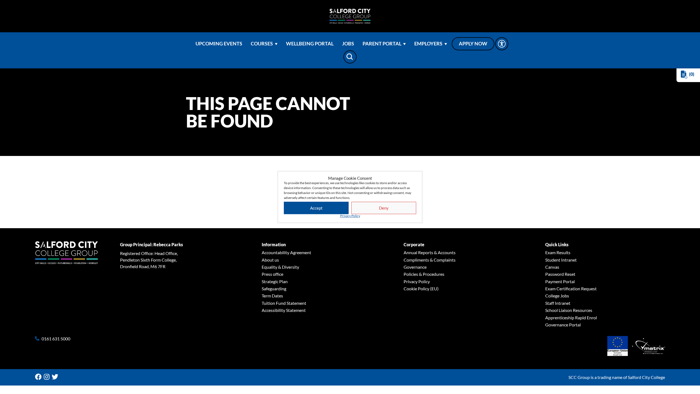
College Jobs (557, 295)
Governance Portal (563, 324)
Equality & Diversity (280, 267)
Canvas (552, 267)
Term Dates (272, 295)
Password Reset (560, 274)
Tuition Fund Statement (284, 303)
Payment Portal (560, 281)
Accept (316, 207)
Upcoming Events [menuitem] (219, 44)
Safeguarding (274, 288)
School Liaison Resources (568, 310)
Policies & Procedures (424, 274)
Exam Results (557, 252)
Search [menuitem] (350, 56)
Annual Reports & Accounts (430, 252)
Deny (384, 207)
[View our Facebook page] (39, 376)
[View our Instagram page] (48, 376)
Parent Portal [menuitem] (382, 44)
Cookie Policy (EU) (421, 288)
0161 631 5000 (56, 339)
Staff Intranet (557, 303)
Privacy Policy (350, 216)
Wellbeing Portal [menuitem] (310, 44)
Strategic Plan (275, 281)
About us (270, 259)
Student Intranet (561, 259)
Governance (415, 267)
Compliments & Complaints (430, 259)
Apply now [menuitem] (473, 44)
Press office (272, 274)
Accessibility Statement (284, 310)
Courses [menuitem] (262, 44)
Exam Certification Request (571, 288)
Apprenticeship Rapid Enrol (571, 317)
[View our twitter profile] (56, 376)
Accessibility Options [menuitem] (501, 43)
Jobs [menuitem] (348, 44)
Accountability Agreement (286, 252)
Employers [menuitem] (428, 44)
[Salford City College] (350, 16)
